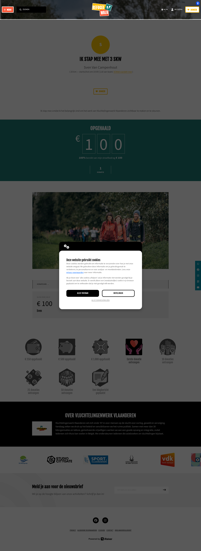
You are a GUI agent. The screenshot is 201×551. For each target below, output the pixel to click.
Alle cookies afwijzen (101, 300)
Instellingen (118, 293)
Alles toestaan (82, 293)
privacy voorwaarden (75, 272)
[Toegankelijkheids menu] (198, 3)
